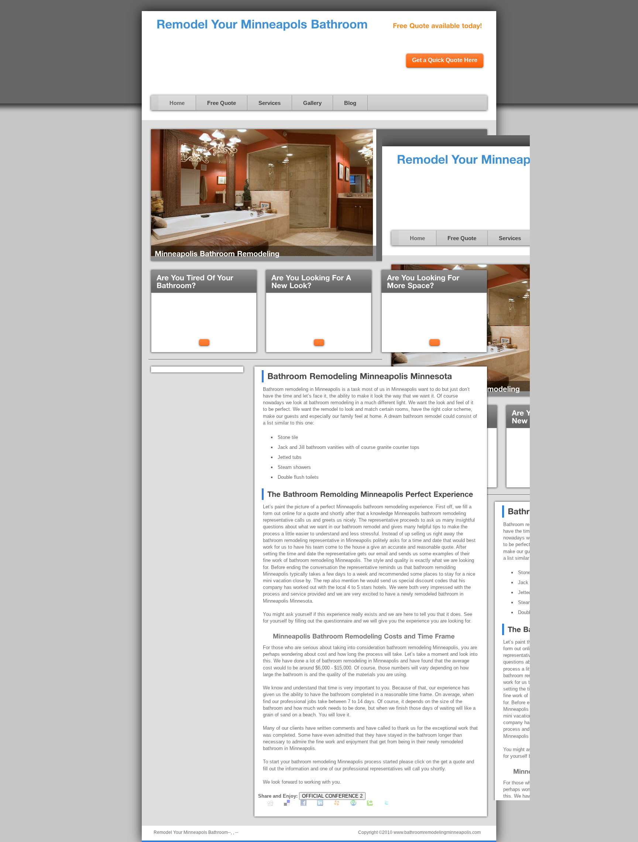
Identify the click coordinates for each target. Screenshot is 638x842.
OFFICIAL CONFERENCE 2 (332, 796)
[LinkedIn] (320, 804)
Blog (350, 103)
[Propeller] (337, 804)
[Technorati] (370, 804)
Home (177, 103)
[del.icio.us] (287, 804)
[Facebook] (303, 804)
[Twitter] (387, 804)
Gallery (312, 103)
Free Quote (221, 103)
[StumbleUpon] (353, 804)
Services (269, 103)
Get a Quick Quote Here (444, 60)
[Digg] (270, 804)
